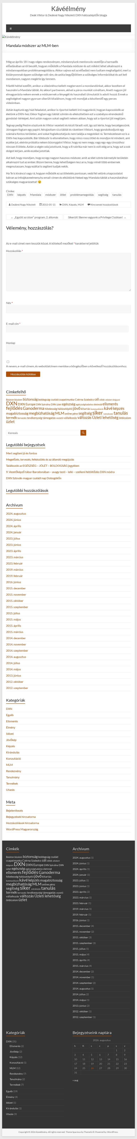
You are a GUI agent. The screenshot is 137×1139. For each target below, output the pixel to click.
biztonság (30, 399)
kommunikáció (97, 409)
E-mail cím (13, 323)
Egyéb (10, 715)
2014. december (16, 638)
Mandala (35, 194)
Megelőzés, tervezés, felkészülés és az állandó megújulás (40, 459)
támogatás (49, 417)
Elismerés (12, 721)
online (68, 413)
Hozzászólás (14, 250)
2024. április (13, 526)
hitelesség (51, 408)
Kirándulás (12, 752)
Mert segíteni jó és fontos (21, 453)
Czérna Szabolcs (84, 399)
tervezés (21, 418)
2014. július (13, 663)
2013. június (13, 675)
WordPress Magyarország (22, 829)
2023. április (13, 551)
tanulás (116, 194)
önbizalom (125, 417)
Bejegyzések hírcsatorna (21, 816)
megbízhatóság (42, 413)
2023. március (14, 557)
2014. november (16, 644)
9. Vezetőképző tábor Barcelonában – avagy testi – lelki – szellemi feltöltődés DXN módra (60, 472)
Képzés (73, 204)
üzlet (10, 421)
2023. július (13, 538)
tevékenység (34, 417)
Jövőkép (11, 739)
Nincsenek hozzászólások (104, 204)
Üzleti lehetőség (105, 417)
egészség (68, 404)
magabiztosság (17, 413)
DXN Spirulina (43, 404)
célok (102, 399)
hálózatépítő (65, 408)
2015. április (13, 625)
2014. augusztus (16, 656)
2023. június (13, 544)
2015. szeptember (17, 607)
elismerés (110, 404)
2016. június (13, 582)
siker (97, 413)
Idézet (10, 733)
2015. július (13, 613)
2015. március (14, 631)
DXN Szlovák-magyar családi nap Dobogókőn (33, 478)
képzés (21, 194)
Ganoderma (33, 408)
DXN (10, 194)
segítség (103, 194)
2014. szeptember (17, 650)
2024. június (13, 519)
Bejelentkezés (14, 810)
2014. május (13, 669)
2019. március (14, 569)
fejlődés (14, 408)
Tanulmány (12, 777)
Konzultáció (13, 758)
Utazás (10, 789)
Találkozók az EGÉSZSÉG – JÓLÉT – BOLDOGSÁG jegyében (42, 465)
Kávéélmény (68, 8)
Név (9, 302)
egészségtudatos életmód (89, 404)
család (54, 399)
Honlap (10, 342)
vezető (59, 418)
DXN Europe (26, 404)
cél (97, 399)
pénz (75, 413)
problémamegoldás (82, 194)
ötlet (63, 194)
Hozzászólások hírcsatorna (22, 823)
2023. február (14, 563)
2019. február (14, 575)
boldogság (44, 399)
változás (84, 417)
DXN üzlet (56, 404)
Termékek (12, 783)
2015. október (14, 600)
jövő (76, 408)
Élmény (10, 727)
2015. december (16, 588)
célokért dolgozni (112, 400)
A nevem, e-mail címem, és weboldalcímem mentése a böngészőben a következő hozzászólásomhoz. (66, 366)
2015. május (13, 619)
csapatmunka (66, 399)
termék (11, 417)
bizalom (18, 399)
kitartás (85, 408)
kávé (108, 408)
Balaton (10, 399)
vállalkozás (70, 417)
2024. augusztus (16, 513)
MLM (81, 204)
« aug (75, 1080)
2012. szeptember (17, 688)
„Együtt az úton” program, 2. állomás (34, 217)
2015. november (16, 594)
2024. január (13, 532)
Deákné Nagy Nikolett (23, 204)
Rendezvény (13, 771)
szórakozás (108, 414)
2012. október (14, 681)
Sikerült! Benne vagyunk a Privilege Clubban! (97, 217)
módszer (50, 194)
